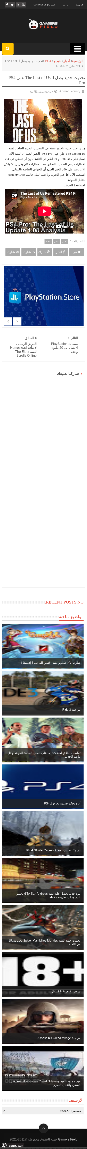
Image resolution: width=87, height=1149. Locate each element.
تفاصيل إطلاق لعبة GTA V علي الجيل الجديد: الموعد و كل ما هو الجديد (44, 754)
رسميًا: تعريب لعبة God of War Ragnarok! (53, 850)
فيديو (57, 61)
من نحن (65, 5)
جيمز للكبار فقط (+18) (66, 991)
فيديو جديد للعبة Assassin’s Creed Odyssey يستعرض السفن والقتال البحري (46, 1083)
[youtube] (23, 4)
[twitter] (12, 4)
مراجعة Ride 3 (71, 709)
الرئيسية (79, 5)
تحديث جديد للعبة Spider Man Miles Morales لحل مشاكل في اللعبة (44, 942)
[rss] (18, 4)
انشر (59, 252)
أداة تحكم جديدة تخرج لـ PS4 (62, 803)
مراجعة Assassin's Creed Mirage (59, 1038)
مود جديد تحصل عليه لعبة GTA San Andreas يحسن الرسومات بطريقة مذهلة (48, 895)
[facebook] (7, 4)
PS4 (48, 61)
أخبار (67, 61)
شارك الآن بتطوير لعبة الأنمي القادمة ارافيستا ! (51, 662)
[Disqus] (43, 427)
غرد (74, 252)
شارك (42, 252)
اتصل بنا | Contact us (44, 5)
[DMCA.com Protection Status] (13, 1146)
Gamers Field (67, 1139)
